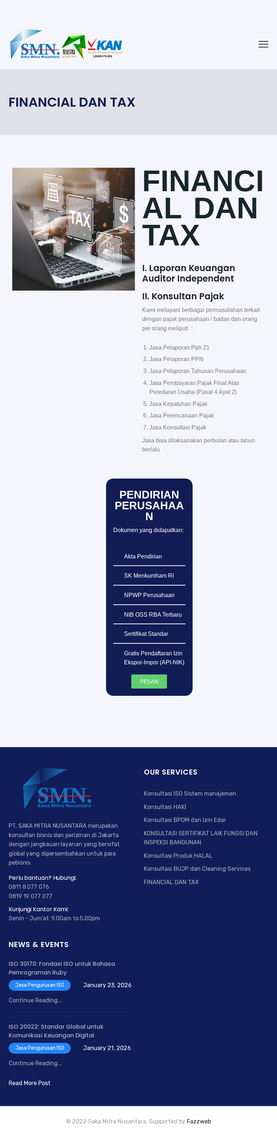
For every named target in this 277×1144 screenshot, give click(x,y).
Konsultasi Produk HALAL (178, 855)
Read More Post (29, 1083)
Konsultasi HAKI (165, 807)
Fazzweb (199, 1121)
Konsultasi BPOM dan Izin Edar (185, 820)
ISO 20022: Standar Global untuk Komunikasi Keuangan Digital (56, 1031)
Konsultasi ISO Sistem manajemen (190, 793)
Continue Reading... (35, 1000)
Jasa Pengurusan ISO (39, 985)
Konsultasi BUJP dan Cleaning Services (197, 868)
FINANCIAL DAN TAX (171, 882)
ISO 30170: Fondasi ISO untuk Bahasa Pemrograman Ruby (62, 968)
